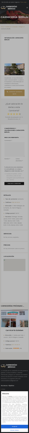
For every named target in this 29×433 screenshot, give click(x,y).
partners (10, 396)
